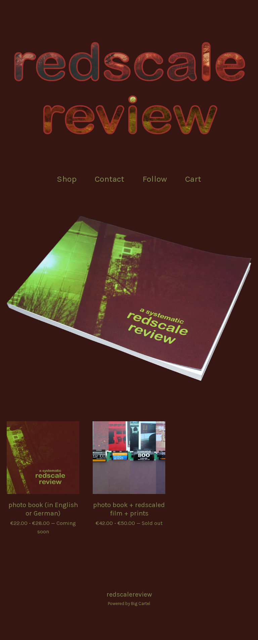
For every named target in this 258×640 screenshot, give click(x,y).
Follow (154, 179)
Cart (195, 178)
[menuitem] (66, 179)
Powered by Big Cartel (129, 603)
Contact (109, 179)
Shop (67, 179)
